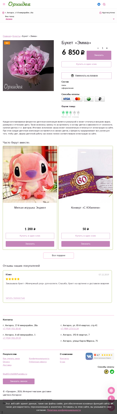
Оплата (6, 361)
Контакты (64, 358)
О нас (62, 361)
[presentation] (4, 193)
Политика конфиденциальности (64, 410)
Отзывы (89, 358)
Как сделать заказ (11, 358)
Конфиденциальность (39, 358)
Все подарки (58, 255)
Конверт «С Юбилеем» (85, 208)
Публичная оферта (38, 361)
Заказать (99, 55)
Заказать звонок (18, 381)
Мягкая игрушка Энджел (30, 208)
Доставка (7, 365)
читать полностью (15, 298)
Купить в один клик (86, 64)
